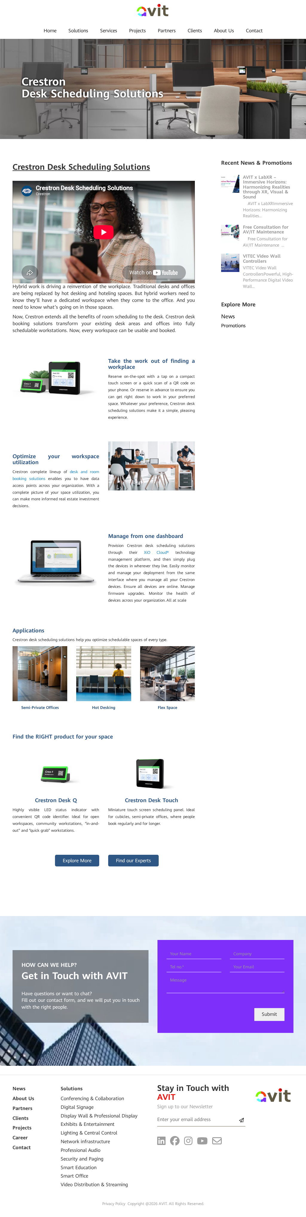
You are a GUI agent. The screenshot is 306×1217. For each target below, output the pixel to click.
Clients (195, 30)
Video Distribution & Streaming (94, 1184)
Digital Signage (77, 1107)
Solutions (78, 30)
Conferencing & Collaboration (92, 1098)
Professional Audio (80, 1150)
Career (20, 1137)
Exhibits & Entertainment (87, 1124)
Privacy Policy (113, 1203)
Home (50, 30)
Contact (254, 30)
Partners (167, 30)
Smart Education (79, 1167)
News (19, 1088)
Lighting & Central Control (89, 1133)
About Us (224, 30)
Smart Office (74, 1176)
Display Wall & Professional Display (99, 1116)
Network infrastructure (85, 1141)
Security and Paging (82, 1159)
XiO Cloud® (156, 552)
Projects (137, 30)
